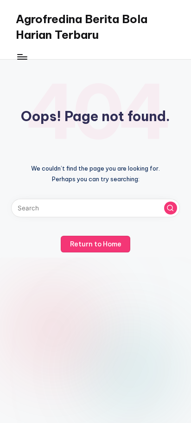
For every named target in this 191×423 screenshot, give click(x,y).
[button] (170, 208)
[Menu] (21, 56)
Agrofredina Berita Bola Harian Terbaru (81, 27)
